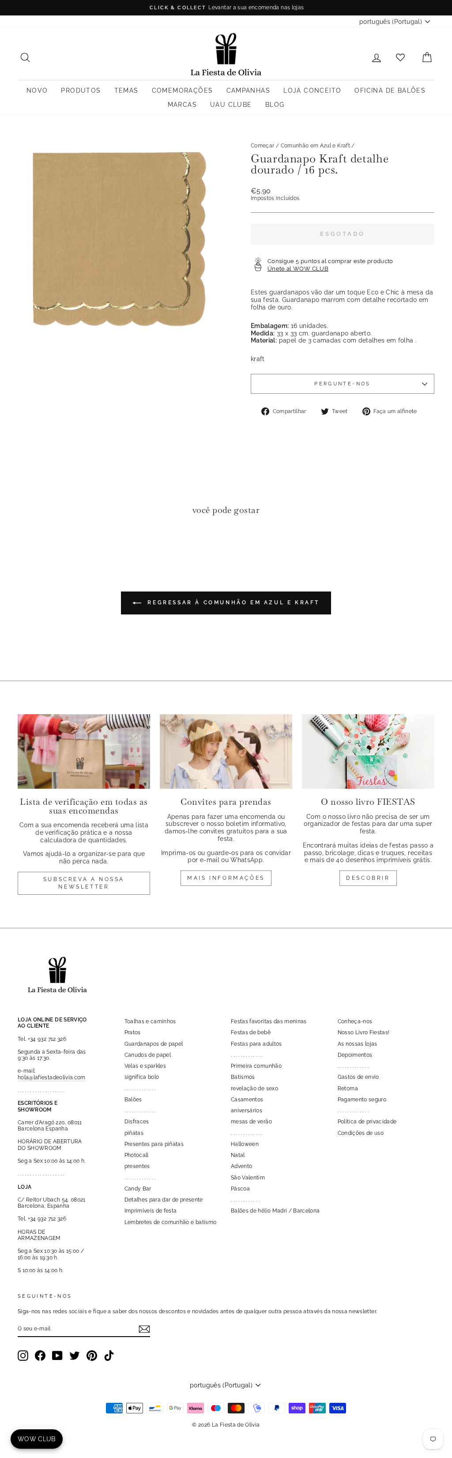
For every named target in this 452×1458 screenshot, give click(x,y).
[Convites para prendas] (226, 751)
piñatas (133, 1133)
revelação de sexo (254, 1088)
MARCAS (182, 104)
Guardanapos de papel (153, 1044)
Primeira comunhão (256, 1066)
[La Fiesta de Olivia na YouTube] (57, 1355)
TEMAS (126, 90)
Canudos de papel (147, 1055)
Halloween (245, 1144)
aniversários (246, 1111)
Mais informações (226, 878)
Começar (262, 146)
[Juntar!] (144, 1329)
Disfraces (136, 1122)
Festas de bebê (251, 1032)
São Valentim (248, 1178)
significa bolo (141, 1077)
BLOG (275, 104)
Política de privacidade (367, 1122)
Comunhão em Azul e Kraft (315, 146)
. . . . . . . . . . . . (245, 1200)
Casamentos (247, 1099)
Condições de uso (361, 1133)
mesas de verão (251, 1122)
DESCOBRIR (368, 878)
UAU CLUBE (231, 104)
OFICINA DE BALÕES (390, 90)
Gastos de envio (358, 1077)
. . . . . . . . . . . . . (140, 1088)
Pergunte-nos (342, 384)
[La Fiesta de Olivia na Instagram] (23, 1355)
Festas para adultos (256, 1044)
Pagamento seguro (362, 1099)
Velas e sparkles (145, 1066)
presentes (137, 1166)
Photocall (136, 1155)
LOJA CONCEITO (312, 90)
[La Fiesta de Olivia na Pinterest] (92, 1355)
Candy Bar (137, 1189)
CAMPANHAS (248, 90)
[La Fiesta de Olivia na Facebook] (40, 1355)
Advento (241, 1166)
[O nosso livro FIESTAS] (368, 751)
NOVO (37, 90)
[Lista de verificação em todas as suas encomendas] (84, 751)
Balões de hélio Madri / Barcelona (275, 1211)
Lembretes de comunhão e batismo (170, 1222)
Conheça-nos (355, 1021)
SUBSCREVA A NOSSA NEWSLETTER (83, 883)
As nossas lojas (357, 1044)
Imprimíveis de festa (150, 1211)
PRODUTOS (81, 90)
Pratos (132, 1032)
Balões (133, 1099)
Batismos (243, 1077)
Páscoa (240, 1189)
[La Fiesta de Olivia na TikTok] (109, 1355)
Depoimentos (355, 1055)
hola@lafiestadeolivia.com (52, 1077)
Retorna (348, 1088)
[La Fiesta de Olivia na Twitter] (74, 1355)
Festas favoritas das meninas (269, 1021)
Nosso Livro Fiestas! (364, 1032)
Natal (238, 1155)
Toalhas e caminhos (150, 1021)
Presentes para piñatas (154, 1144)
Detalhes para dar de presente (163, 1200)
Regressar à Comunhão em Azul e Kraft (232, 602)
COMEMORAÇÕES (182, 90)
